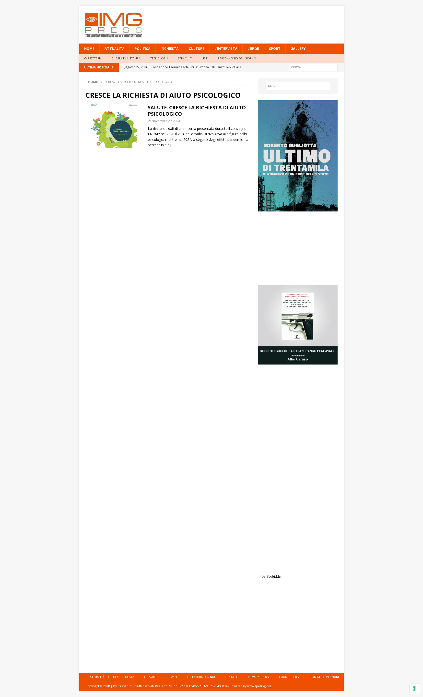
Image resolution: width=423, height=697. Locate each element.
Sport (275, 48)
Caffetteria (93, 58)
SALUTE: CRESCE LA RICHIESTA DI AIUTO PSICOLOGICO (197, 110)
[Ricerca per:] (313, 67)
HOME (89, 48)
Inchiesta (170, 48)
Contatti (231, 677)
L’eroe (253, 48)
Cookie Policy (289, 677)
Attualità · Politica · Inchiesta (112, 677)
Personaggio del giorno (237, 58)
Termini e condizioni (324, 677)
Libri (204, 58)
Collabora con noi (201, 677)
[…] (172, 145)
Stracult (185, 58)
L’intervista (225, 48)
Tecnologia (159, 58)
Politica (143, 48)
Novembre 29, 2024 (166, 121)
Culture (196, 48)
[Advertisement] (259, 22)
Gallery (298, 48)
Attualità (115, 48)
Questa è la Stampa (126, 58)
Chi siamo (151, 677)
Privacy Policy (258, 677)
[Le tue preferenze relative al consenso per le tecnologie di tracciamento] (414, 688)
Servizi (172, 677)
